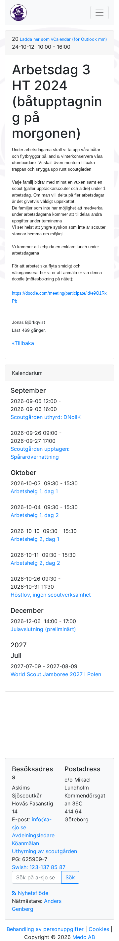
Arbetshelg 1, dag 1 (34, 491)
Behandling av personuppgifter (45, 929)
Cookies (99, 929)
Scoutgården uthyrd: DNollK (46, 417)
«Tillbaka (23, 343)
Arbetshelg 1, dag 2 (35, 515)
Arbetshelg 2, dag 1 (35, 539)
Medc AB (83, 937)
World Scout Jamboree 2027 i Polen (56, 674)
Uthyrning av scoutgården (44, 851)
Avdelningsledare (33, 835)
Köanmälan (25, 843)
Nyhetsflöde (32, 893)
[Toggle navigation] (99, 12)
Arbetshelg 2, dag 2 (35, 562)
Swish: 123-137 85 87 (38, 867)
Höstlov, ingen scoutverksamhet (51, 594)
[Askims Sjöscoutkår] (18, 13)
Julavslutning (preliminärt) (43, 629)
